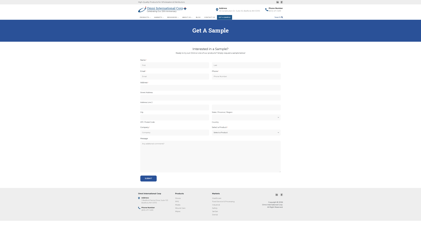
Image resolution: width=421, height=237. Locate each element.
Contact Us (209, 17)
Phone (215, 71)
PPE (177, 202)
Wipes (177, 211)
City (141, 112)
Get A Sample (224, 17)
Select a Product (220, 127)
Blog (198, 17)
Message (144, 138)
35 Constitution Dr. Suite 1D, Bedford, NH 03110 (239, 11)
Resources (172, 17)
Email (143, 71)
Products (144, 17)
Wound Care (180, 208)
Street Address (146, 92)
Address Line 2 (146, 102)
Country (215, 122)
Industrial (216, 205)
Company (145, 127)
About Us (186, 17)
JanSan (215, 211)
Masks (177, 205)
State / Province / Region (222, 112)
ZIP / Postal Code (147, 122)
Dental (215, 215)
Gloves (178, 198)
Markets (158, 17)
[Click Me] (277, 2)
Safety (215, 208)
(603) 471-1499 (275, 11)
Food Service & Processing (223, 202)
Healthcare (216, 198)
